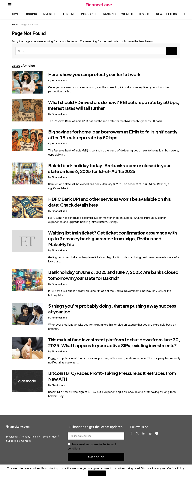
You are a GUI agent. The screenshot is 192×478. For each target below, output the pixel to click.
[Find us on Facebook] (131, 433)
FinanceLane (99, 4)
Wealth (127, 14)
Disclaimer (12, 436)
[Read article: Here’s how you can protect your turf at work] (27, 82)
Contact (26, 440)
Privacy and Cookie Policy (168, 468)
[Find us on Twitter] (137, 433)
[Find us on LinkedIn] (143, 433)
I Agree (97, 473)
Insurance (89, 14)
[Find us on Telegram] (156, 433)
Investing (50, 14)
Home (15, 14)
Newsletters (166, 14)
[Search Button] (171, 51)
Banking (109, 14)
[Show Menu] (9, 4)
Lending (69, 14)
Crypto (144, 14)
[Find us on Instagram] (150, 433)
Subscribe (12, 440)
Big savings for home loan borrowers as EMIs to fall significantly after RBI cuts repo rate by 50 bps (113, 134)
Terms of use (49, 436)
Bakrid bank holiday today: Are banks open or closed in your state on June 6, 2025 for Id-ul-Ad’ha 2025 (109, 168)
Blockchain (58, 385)
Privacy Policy (30, 436)
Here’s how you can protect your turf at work (94, 74)
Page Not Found (30, 24)
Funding (31, 14)
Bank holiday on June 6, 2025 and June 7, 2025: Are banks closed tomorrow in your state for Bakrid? (113, 275)
